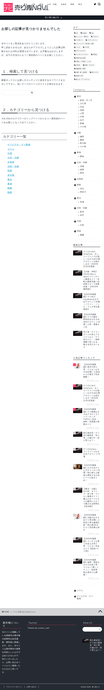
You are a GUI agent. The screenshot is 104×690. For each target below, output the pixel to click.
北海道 (63, 4)
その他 (83, 127)
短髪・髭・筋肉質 (81, 72)
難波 (82, 140)
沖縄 (82, 166)
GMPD (84, 33)
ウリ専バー (79, 40)
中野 (82, 117)
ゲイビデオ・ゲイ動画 (18, 144)
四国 (47, 10)
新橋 (82, 123)
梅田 (82, 137)
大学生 (78, 65)
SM (92, 33)
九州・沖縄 (52, 4)
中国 (39, 10)
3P (77, 33)
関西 (9, 192)
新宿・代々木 (86, 100)
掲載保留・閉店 (80, 69)
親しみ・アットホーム (83, 79)
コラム (10, 149)
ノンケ (78, 47)
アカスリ (95, 36)
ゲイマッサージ (92, 40)
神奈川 (83, 192)
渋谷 (82, 107)
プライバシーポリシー (14, 687)
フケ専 (87, 47)
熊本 (82, 173)
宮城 (82, 202)
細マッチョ (95, 72)
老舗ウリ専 (79, 76)
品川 (82, 120)
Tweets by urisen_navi (39, 628)
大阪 (33, 4)
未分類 (10, 175)
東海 (41, 4)
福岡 (82, 170)
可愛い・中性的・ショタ (83, 61)
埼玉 (82, 189)
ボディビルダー (80, 51)
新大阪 (83, 143)
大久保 (83, 103)
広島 (82, 225)
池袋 (82, 110)
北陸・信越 (28, 10)
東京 (25, 4)
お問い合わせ (31, 687)
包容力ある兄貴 (80, 58)
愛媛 (82, 235)
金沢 (82, 215)
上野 (82, 113)
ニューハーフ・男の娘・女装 (85, 43)
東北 (80, 4)
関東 (72, 4)
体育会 (95, 54)
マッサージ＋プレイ (82, 54)
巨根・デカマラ (89, 65)
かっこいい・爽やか (82, 36)
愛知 (82, 156)
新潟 (82, 212)
